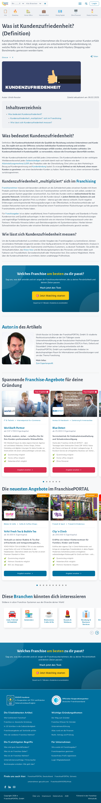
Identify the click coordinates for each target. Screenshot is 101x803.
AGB (66, 796)
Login (94, 3)
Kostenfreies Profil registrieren (63, 756)
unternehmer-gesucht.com (38, 781)
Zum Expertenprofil (44, 363)
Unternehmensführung (60, 726)
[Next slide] (97, 633)
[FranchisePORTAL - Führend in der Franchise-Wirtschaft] (5, 4)
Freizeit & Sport (58, 524)
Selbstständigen (33, 160)
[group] (11, 618)
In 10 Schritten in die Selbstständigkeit (19, 726)
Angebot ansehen (24, 470)
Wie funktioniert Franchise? (15, 718)
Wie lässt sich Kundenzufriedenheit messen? (31, 122)
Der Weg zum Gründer (60, 718)
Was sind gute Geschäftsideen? (16, 747)
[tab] (43, 481)
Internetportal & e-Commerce (29, 420)
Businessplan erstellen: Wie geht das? (19, 764)
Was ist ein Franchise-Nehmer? (16, 756)
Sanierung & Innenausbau (82, 420)
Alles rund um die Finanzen (62, 730)
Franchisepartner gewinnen (62, 751)
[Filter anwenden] (45, 3)
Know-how (28, 249)
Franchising (86, 181)
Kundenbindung (39, 166)
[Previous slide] (92, 633)
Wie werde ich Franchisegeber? (63, 747)
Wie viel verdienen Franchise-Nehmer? (19, 735)
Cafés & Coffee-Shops (28, 524)
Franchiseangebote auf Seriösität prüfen (20, 730)
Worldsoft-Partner (14, 428)
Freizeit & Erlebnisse (76, 524)
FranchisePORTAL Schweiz (65, 776)
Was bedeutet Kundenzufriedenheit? (25, 114)
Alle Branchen (31, 3)
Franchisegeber (12, 213)
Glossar (5, 57)
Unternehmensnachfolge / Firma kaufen (20, 760)
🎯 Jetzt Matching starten (50, 295)
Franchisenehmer (9, 187)
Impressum (46, 796)
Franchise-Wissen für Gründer (63, 722)
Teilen (95, 56)
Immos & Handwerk (60, 420)
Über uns (36, 796)
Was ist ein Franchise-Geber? (15, 751)
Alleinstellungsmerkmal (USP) (15, 163)
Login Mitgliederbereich (60, 760)
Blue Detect (58, 428)
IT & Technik (9, 420)
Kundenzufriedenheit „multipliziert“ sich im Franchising (35, 118)
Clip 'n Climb (59, 531)
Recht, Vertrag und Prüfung (62, 735)
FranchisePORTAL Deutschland (40, 776)
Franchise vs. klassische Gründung (18, 722)
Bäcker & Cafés (10, 524)
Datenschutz (58, 796)
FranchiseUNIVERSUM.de (61, 781)
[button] (86, 4)
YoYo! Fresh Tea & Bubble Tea (20, 531)
